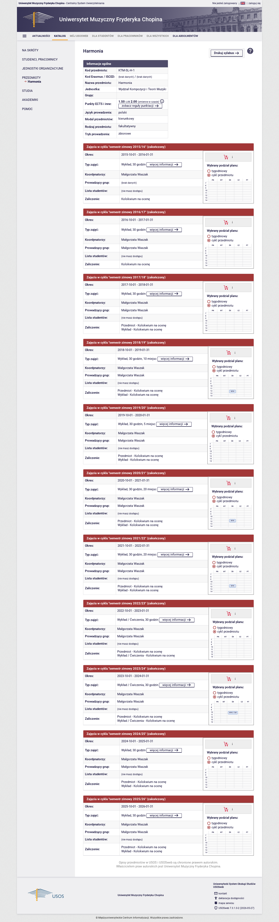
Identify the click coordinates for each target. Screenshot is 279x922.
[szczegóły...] (232, 157)
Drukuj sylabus (224, 53)
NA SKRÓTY (30, 50)
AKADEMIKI (30, 100)
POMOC (27, 109)
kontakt (223, 893)
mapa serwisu (226, 903)
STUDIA (27, 91)
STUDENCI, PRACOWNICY (40, 59)
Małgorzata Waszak (134, 174)
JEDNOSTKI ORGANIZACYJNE (42, 68)
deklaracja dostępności (231, 898)
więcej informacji (161, 164)
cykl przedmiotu (222, 175)
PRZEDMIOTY (31, 78)
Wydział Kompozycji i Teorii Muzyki (142, 89)
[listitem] (41, 36)
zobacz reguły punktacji (138, 106)
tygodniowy (219, 171)
